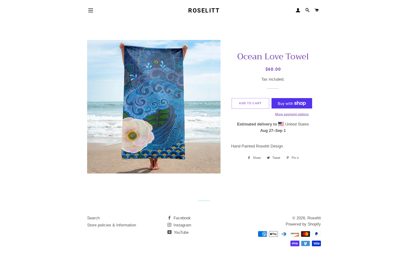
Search (93, 218)
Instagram (181, 225)
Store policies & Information (111, 225)
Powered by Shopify (303, 224)
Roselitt (204, 10)
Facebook (181, 218)
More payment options (292, 114)
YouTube (181, 232)
